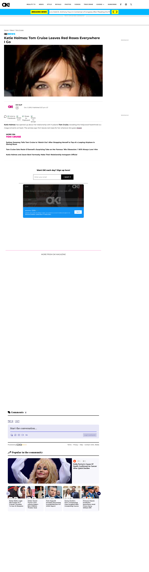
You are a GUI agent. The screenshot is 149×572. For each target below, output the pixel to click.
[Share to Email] (33, 116)
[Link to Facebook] (120, 4)
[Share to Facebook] (12, 116)
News (12, 30)
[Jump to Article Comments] (5, 116)
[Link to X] (131, 4)
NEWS (41, 4)
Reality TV (31, 4)
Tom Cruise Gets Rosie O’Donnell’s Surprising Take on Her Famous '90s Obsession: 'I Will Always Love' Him (52, 149)
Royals (58, 4)
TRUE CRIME (88, 4)
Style (49, 4)
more (79, 128)
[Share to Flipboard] (26, 116)
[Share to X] (19, 116)
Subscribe (112, 4)
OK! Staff (19, 105)
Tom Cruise (20, 30)
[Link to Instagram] (126, 4)
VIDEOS (77, 4)
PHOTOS (68, 4)
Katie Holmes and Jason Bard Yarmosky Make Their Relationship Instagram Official (41, 155)
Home (6, 30)
